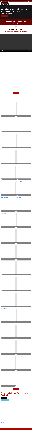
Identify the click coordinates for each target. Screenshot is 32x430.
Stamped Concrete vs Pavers (23, 63)
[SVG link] (17, 429)
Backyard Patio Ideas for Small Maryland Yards (7, 64)
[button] (23, 3)
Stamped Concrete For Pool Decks (7, 85)
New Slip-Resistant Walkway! (23, 84)
